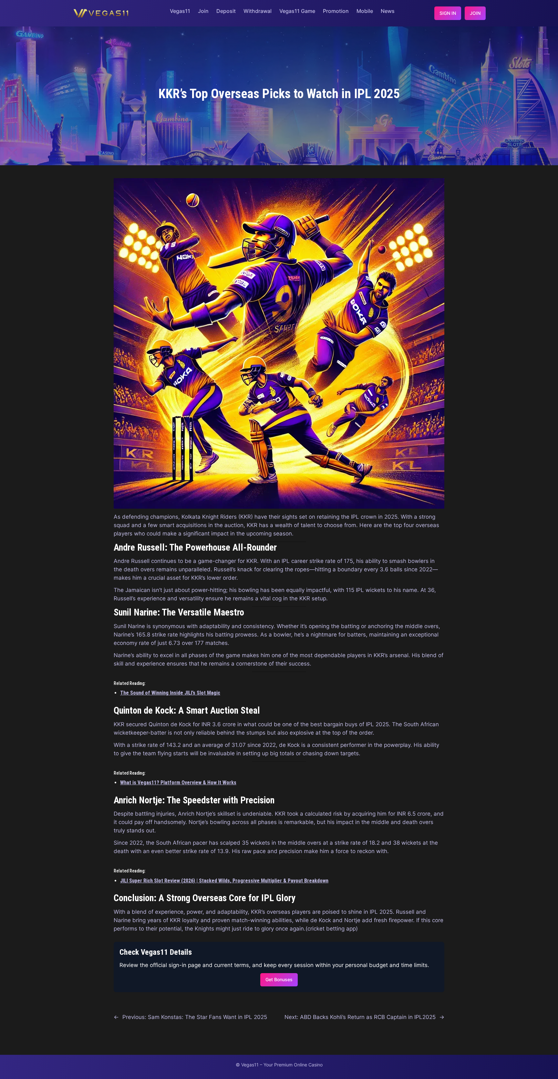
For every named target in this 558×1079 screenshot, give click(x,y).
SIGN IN (447, 13)
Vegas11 (180, 11)
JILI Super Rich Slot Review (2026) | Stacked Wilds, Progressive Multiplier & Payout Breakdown (224, 881)
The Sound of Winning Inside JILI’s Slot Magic (170, 693)
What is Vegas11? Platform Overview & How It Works (178, 782)
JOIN (475, 13)
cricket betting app (331, 928)
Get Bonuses (279, 979)
